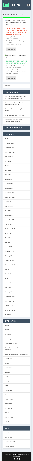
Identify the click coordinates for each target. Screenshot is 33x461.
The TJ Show (9, 417)
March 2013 (8, 179)
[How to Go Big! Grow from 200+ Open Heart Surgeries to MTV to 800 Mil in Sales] (16, 22)
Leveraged (8, 367)
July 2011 (8, 233)
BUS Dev (7, 330)
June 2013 (8, 165)
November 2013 (10, 152)
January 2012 (9, 215)
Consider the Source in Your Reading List (16, 62)
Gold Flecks (9, 67)
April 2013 (8, 174)
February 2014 (9, 143)
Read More (11, 49)
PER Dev (7, 381)
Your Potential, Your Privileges (14, 115)
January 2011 (9, 256)
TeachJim (13, 37)
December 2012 (9, 192)
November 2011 (9, 220)
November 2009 (10, 301)
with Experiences (10, 422)
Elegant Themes (16, 454)
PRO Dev (7, 385)
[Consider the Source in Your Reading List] (16, 56)
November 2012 (10, 197)
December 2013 (9, 147)
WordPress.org (9, 446)
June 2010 (8, 278)
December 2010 (9, 260)
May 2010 (8, 283)
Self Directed (9, 408)
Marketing (8, 376)
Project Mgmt (9, 399)
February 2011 (9, 251)
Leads (7, 363)
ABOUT (7, 325)
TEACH (7, 413)
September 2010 (10, 265)
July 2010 (8, 274)
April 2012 (8, 211)
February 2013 (9, 183)
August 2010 (9, 269)
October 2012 (9, 201)
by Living (8, 339)
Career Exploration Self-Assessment (16, 354)
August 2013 (9, 156)
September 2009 (10, 310)
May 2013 (8, 170)
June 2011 (8, 238)
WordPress (16, 456)
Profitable (8, 394)
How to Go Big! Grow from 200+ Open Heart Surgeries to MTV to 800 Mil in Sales (16, 31)
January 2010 (9, 292)
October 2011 (9, 224)
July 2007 (8, 314)
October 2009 (9, 305)
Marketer (7, 372)
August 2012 (9, 206)
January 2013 (9, 188)
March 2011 (8, 247)
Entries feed (8, 437)
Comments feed (10, 441)
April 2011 (8, 242)
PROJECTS (8, 404)
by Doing (8, 334)
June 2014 (8, 138)
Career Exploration (11, 343)
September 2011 (10, 229)
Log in (7, 432)
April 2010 (8, 287)
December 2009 (9, 296)
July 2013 (8, 161)
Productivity (9, 390)
